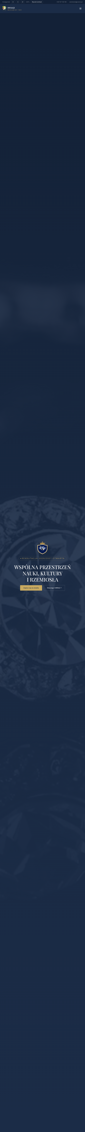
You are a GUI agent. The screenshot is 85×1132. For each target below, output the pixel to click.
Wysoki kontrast (37, 2)
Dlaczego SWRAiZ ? (54, 588)
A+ (23, 2)
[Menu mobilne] (80, 8)
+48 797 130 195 (61, 2)
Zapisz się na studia (31, 588)
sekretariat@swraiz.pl (76, 2)
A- (13, 2)
